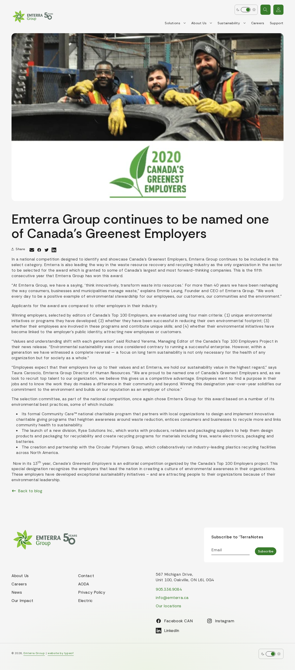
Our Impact (22, 600)
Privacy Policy (91, 592)
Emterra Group (34, 653)
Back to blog (30, 490)
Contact (86, 575)
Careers (19, 584)
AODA (83, 584)
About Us (20, 575)
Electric (85, 600)
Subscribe (265, 551)
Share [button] (20, 249)
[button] (265, 10)
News (17, 592)
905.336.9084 (169, 589)
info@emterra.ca (172, 597)
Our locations (168, 605)
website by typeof (61, 653)
